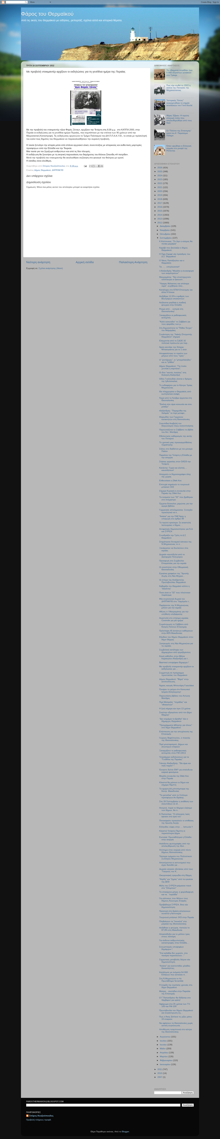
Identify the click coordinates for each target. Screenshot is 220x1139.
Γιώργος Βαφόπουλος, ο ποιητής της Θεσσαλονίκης (174, 739)
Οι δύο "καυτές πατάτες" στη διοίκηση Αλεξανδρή (172, 373)
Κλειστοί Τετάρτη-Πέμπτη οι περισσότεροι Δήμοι (172, 832)
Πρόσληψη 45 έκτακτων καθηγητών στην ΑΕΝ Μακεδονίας (176, 632)
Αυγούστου (165, 1037)
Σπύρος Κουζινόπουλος (41, 1116)
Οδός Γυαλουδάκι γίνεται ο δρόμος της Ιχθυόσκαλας (175, 380)
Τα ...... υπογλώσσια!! (169, 267)
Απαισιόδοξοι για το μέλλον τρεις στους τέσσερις (174, 935)
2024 (160, 175)
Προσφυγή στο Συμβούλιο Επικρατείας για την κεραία (172, 562)
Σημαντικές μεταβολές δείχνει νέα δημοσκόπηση (174, 960)
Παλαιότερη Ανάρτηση (133, 262)
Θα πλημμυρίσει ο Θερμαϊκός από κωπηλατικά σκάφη (175, 392)
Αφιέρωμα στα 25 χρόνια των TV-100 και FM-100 (174, 1005)
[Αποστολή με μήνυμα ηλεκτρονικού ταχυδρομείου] (90, 166)
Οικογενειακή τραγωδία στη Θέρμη (175, 875)
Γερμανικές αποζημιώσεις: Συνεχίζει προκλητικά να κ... (175, 511)
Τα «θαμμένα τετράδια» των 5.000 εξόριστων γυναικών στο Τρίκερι (179, 72)
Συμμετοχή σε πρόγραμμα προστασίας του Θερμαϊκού (173, 674)
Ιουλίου (163, 1041)
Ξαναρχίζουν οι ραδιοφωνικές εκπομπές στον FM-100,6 (172, 751)
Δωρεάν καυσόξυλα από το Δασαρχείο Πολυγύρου (172, 555)
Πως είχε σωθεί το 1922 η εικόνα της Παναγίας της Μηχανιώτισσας (178, 87)
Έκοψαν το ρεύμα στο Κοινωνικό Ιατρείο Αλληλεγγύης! (174, 690)
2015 (160, 211)
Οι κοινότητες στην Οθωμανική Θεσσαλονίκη (173, 568)
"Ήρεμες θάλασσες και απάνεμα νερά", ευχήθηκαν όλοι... (174, 284)
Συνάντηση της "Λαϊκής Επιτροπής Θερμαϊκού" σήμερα (175, 335)
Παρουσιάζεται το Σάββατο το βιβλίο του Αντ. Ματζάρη (176, 431)
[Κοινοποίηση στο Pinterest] (101, 166)
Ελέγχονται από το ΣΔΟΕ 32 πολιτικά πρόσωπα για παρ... (174, 342)
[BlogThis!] (93, 166)
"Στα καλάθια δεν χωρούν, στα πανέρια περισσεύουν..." (173, 954)
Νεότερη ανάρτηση (38, 262)
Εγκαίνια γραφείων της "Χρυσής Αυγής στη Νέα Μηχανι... (174, 574)
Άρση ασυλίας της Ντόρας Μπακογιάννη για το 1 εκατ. (173, 348)
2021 (160, 187)
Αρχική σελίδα (85, 262)
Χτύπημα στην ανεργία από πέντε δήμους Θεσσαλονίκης (175, 851)
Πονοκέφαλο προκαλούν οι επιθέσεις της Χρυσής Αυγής (176, 821)
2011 (160, 1069)
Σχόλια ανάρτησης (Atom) (51, 268)
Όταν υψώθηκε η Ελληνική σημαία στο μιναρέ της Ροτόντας (178, 148)
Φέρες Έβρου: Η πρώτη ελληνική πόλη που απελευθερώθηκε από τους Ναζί (179, 119)
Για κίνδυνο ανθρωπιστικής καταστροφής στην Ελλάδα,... (174, 941)
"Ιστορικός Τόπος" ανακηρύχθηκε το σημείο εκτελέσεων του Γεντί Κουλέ (179, 102)
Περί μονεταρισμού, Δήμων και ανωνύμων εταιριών (173, 745)
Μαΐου (163, 1048)
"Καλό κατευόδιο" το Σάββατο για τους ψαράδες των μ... (174, 323)
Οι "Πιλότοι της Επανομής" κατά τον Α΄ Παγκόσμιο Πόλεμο (178, 133)
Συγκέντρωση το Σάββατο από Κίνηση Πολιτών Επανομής (173, 625)
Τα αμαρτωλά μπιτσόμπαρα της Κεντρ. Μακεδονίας (174, 790)
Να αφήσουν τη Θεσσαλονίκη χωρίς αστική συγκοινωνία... (176, 1024)
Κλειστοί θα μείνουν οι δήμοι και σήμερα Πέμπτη (174, 783)
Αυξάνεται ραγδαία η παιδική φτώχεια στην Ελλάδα (172, 303)
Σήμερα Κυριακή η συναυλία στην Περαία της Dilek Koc (175, 492)
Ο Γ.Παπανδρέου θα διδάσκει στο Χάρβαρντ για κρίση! (175, 999)
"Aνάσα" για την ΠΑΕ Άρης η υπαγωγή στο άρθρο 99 (172, 517)
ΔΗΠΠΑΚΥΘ (57, 170)
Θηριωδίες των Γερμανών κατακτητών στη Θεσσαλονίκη (174, 418)
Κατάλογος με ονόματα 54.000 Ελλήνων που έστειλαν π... (173, 973)
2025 (160, 171)
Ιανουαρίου (165, 1064)
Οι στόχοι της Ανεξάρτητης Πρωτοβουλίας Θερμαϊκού (172, 581)
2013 (160, 219)
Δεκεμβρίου (165, 226)
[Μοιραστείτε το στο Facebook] (99, 166)
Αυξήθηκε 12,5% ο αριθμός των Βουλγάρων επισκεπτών (174, 297)
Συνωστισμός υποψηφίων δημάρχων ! (171, 948)
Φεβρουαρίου (166, 1060)
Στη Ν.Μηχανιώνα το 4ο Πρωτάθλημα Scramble (171, 979)
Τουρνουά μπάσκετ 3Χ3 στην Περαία (176, 917)
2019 (160, 195)
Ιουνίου (163, 1045)
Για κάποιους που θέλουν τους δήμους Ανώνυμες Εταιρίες (173, 899)
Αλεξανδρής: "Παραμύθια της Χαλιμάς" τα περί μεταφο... (172, 412)
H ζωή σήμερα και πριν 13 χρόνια (174, 708)
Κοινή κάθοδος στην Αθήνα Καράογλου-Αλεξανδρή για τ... (174, 657)
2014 (160, 215)
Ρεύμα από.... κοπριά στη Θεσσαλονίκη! (171, 310)
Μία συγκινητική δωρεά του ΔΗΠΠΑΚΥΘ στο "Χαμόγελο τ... (175, 600)
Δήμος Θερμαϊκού (42, 170)
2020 (160, 191)
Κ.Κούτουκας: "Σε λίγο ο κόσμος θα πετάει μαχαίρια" (175, 242)
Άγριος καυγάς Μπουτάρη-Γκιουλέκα (176, 685)
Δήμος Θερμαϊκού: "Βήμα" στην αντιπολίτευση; (174, 680)
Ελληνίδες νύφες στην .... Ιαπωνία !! (176, 827)
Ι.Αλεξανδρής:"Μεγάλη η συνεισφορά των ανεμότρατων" (176, 272)
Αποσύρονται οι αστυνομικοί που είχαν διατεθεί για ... (174, 864)
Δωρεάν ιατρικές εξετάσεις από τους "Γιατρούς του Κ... (176, 870)
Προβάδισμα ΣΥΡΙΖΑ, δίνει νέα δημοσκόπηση (173, 906)
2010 (160, 1073)
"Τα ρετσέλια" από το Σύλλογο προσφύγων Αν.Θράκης (173, 796)
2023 (160, 179)
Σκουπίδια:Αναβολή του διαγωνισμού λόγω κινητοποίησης (176, 424)
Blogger (125, 1131)
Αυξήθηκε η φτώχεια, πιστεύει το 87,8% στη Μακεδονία (174, 929)
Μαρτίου (164, 1056)
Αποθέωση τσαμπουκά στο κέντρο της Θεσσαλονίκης (175, 1030)
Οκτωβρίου (165, 234)
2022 (160, 183)
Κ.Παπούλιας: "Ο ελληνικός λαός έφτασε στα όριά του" (174, 815)
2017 (160, 203)
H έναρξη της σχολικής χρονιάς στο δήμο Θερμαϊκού (175, 986)
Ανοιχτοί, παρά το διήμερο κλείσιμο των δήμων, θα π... (175, 809)
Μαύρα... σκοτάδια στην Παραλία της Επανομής (174, 992)
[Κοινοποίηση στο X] (96, 166)
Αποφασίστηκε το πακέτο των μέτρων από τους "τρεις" (173, 354)
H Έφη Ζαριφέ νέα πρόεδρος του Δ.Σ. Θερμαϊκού (174, 255)
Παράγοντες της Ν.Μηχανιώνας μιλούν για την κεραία (174, 606)
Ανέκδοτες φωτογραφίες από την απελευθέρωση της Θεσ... (174, 845)
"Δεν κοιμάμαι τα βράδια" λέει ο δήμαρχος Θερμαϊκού (173, 720)
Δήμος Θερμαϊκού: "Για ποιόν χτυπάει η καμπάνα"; (172, 367)
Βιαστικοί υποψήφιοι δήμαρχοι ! (174, 662)
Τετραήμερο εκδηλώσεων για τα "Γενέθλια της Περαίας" (174, 758)
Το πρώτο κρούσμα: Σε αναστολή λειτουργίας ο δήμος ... (175, 523)
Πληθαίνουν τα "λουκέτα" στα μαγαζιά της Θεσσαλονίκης (173, 922)
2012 (160, 223)
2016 (160, 207)
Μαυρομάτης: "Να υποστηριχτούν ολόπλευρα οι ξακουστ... (175, 278)
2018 (160, 199)
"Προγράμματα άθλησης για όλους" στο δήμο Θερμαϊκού (175, 726)
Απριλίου (164, 1052)
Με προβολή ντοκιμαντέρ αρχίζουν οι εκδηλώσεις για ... (176, 667)
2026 (160, 167)
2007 (160, 1077)
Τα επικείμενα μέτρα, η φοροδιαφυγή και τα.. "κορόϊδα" (176, 893)
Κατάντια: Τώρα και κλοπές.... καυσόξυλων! (173, 469)
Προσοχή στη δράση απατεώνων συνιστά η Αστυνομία (174, 912)
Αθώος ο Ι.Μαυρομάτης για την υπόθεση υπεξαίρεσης (173, 612)
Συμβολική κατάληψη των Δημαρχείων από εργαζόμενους (175, 651)
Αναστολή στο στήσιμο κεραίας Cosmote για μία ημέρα (173, 619)
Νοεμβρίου (165, 230)
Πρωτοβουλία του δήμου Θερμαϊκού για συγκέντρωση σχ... (176, 1011)
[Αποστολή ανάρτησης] (85, 166)
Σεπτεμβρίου (166, 238)
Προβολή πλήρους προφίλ (38, 1120)
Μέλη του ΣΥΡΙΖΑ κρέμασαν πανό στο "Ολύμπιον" (175, 887)
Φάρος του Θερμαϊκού (47, 14)
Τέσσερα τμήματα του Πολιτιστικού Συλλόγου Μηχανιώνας (175, 857)
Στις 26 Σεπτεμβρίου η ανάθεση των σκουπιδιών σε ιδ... (176, 802)
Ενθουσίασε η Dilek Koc (170, 480)
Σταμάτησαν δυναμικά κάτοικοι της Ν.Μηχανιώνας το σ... (175, 543)
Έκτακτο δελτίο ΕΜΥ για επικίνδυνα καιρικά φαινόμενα (175, 771)
